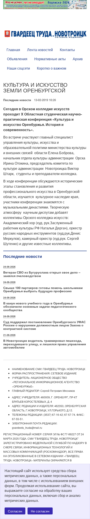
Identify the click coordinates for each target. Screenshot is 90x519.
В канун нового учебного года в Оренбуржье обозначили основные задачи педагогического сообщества (39, 306)
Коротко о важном (51, 68)
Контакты (67, 49)
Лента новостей (40, 49)
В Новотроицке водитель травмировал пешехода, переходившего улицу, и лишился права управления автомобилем (44, 343)
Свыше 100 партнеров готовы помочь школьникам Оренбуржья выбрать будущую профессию (43, 289)
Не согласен (40, 511)
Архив (78, 58)
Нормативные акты (50, 58)
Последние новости (17, 100)
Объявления (17, 58)
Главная (13, 49)
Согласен (15, 511)
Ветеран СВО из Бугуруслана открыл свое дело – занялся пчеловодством (41, 274)
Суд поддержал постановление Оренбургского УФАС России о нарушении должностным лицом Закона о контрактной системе (44, 325)
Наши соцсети (18, 68)
